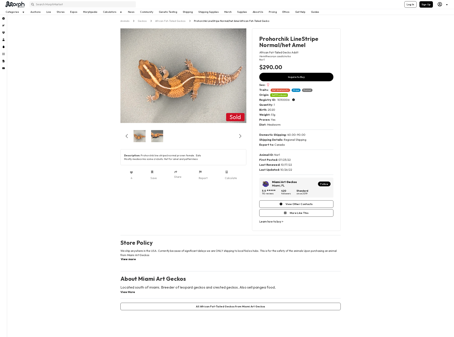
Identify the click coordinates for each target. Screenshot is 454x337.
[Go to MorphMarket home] (14, 4)
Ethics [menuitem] (286, 11)
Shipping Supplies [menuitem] (208, 11)
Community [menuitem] (146, 11)
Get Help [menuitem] (300, 11)
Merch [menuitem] (228, 11)
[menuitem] (3, 18)
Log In (410, 4)
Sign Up (426, 4)
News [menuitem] (131, 11)
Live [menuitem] (48, 11)
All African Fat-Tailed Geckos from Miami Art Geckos (230, 306)
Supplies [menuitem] (242, 11)
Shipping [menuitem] (188, 11)
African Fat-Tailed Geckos (170, 21)
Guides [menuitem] (315, 11)
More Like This (299, 213)
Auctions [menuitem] (36, 11)
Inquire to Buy (296, 77)
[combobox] (82, 4)
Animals (124, 21)
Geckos (142, 21)
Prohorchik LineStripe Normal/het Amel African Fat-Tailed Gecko (231, 21)
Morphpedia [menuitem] (90, 11)
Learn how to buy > (271, 221)
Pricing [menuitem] (273, 11)
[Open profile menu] (443, 4)
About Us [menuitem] (258, 11)
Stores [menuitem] (61, 11)
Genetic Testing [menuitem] (168, 11)
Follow (324, 184)
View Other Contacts (299, 204)
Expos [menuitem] (73, 11)
